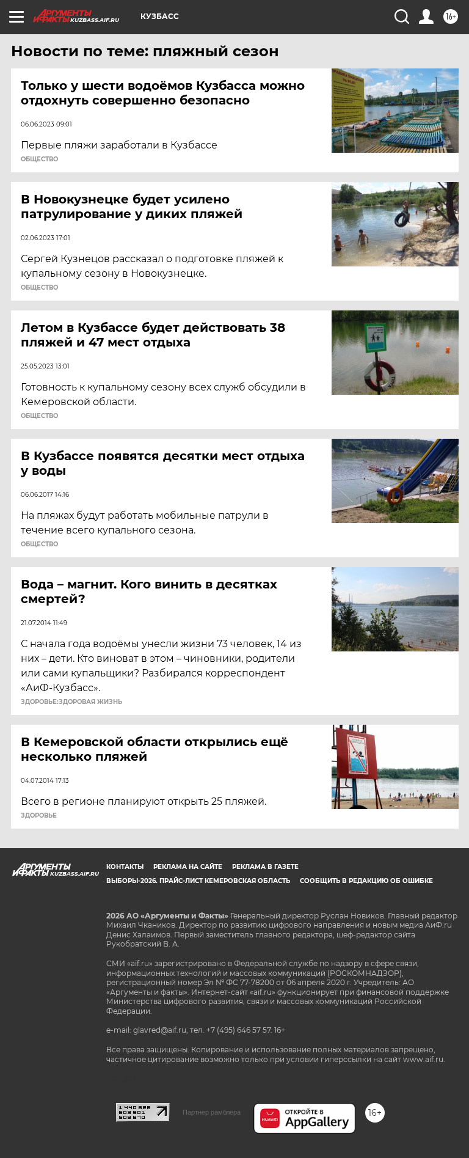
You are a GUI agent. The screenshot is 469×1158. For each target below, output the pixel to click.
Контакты (125, 867)
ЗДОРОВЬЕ (39, 816)
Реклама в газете (265, 867)
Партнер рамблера (212, 1112)
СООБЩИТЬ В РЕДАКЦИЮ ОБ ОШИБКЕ (366, 881)
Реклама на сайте (187, 867)
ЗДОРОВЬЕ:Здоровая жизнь (71, 702)
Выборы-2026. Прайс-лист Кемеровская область (198, 881)
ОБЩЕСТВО (39, 159)
